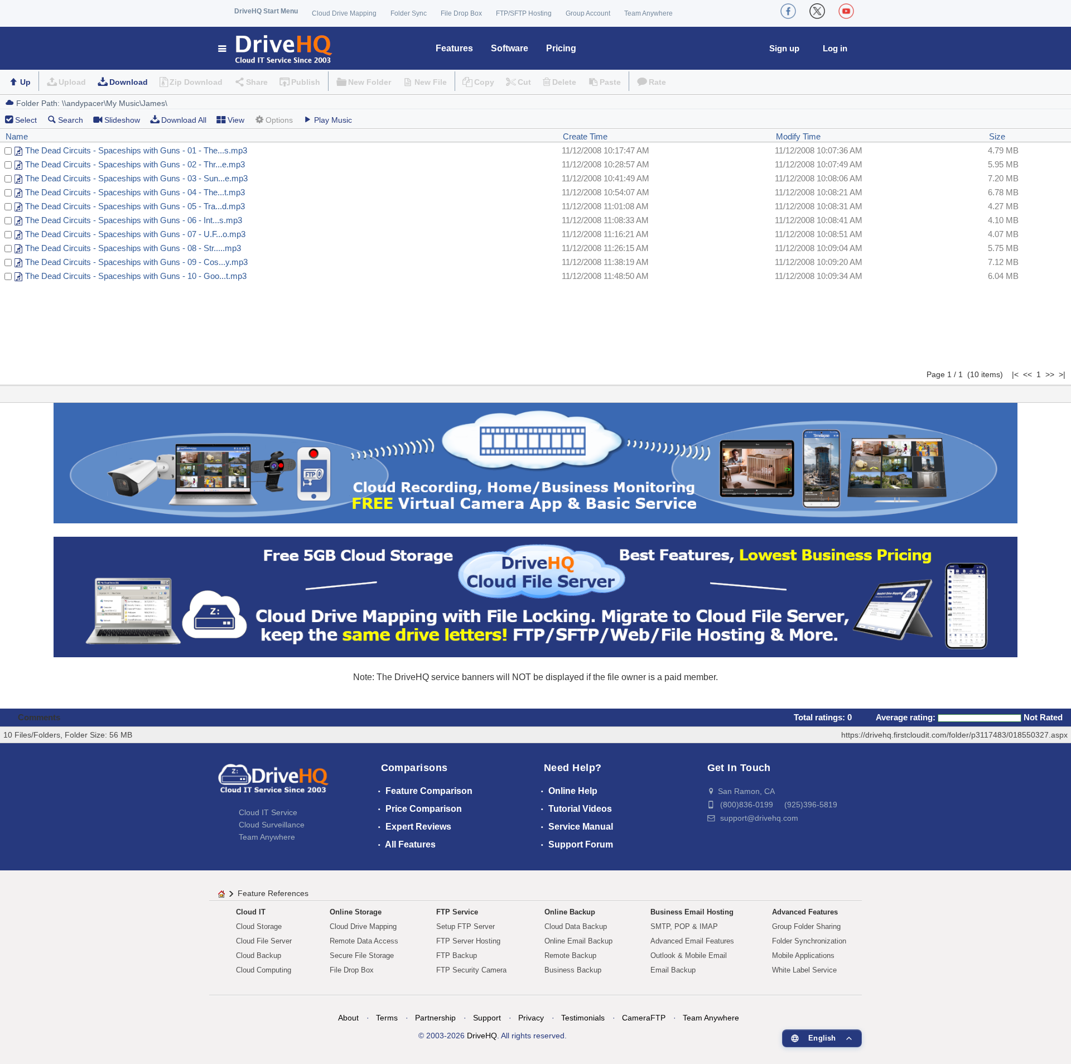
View (236, 119)
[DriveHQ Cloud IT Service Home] (275, 48)
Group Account (588, 13)
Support (487, 1017)
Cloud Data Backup (575, 926)
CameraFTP (643, 1017)
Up (25, 82)
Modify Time (798, 136)
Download (128, 82)
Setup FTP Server (465, 926)
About (348, 1017)
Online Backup (569, 912)
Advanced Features (805, 912)
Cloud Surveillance (272, 824)
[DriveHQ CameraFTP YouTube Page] (846, 11)
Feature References (273, 893)
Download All (183, 119)
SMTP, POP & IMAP (684, 926)
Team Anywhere (648, 13)
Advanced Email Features (692, 941)
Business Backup (572, 970)
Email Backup (673, 970)
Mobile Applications (803, 955)
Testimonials (583, 1017)
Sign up (784, 48)
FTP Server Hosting (468, 941)
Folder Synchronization (809, 941)
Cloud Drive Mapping (344, 13)
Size (997, 136)
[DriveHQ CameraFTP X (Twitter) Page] (817, 11)
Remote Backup (570, 955)
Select (26, 119)
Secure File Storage (362, 955)
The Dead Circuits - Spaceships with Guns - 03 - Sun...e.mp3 (136, 178)
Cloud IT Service (268, 812)
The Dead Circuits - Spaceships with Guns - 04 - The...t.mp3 (135, 192)
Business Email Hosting (692, 912)
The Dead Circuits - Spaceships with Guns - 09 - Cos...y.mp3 (136, 262)
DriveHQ (482, 1035)
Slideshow (122, 119)
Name (17, 136)
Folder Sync (408, 13)
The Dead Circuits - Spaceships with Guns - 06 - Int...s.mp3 (133, 220)
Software (509, 48)
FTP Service (457, 912)
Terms (387, 1017)
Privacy (531, 1017)
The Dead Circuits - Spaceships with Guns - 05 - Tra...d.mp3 (135, 206)
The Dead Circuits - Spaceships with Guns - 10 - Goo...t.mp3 (136, 276)
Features (454, 48)
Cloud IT (251, 912)
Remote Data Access (364, 941)
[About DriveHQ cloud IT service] (273, 783)
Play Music (333, 119)
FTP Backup (456, 955)
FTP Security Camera (471, 970)
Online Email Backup (578, 941)
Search (70, 119)
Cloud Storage (259, 926)
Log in (835, 48)
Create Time (585, 136)
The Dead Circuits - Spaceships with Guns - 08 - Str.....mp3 (133, 248)
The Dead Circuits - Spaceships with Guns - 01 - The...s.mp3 (136, 150)
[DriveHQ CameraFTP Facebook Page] (788, 11)
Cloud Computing (263, 970)
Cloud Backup (258, 955)
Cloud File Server (264, 941)
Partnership (435, 1017)
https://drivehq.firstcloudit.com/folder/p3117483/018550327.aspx (954, 734)
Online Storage (356, 912)
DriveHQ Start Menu (266, 11)
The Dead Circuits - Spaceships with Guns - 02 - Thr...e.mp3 (135, 164)
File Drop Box (461, 13)
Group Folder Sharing (806, 926)
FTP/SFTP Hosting (524, 13)
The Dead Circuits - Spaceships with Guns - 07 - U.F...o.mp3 (135, 234)
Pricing (561, 48)
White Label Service (804, 970)
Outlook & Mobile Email (688, 955)
